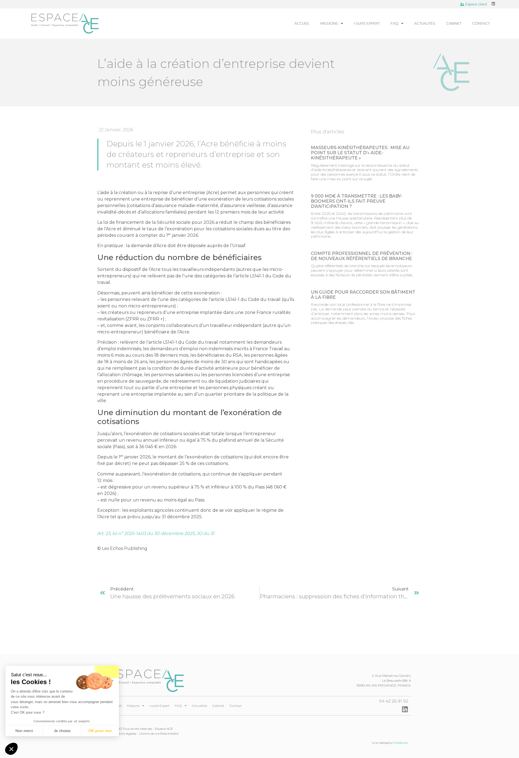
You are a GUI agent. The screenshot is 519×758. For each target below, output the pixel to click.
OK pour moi (100, 731)
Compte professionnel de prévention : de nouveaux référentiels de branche (361, 256)
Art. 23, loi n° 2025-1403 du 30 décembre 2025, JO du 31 (156, 533)
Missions (329, 23)
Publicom (401, 743)
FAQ (394, 23)
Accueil (302, 23)
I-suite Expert (367, 23)
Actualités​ (424, 23)
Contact (481, 23)
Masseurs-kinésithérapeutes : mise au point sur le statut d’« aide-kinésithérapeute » (360, 152)
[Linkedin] (493, 4)
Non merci (24, 731)
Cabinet (453, 23)
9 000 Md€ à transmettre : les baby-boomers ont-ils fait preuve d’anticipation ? (356, 201)
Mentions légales (123, 733)
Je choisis (62, 731)
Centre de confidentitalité (158, 733)
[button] (11, 748)
